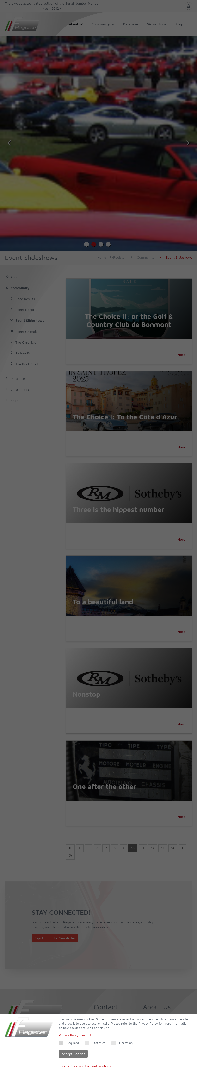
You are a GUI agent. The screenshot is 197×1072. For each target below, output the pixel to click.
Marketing (126, 1043)
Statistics (98, 1043)
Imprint (86, 1035)
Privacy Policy (68, 1035)
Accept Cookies (73, 1054)
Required (73, 1043)
